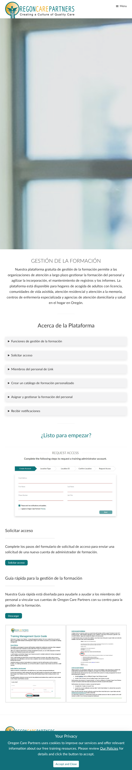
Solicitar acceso (21, 355)
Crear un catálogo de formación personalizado (42, 383)
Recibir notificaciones (25, 411)
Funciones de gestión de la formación (36, 341)
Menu (123, 6)
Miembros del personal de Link (32, 369)
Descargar (13, 615)
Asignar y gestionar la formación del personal (42, 397)
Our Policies (109, 748)
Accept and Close (66, 764)
